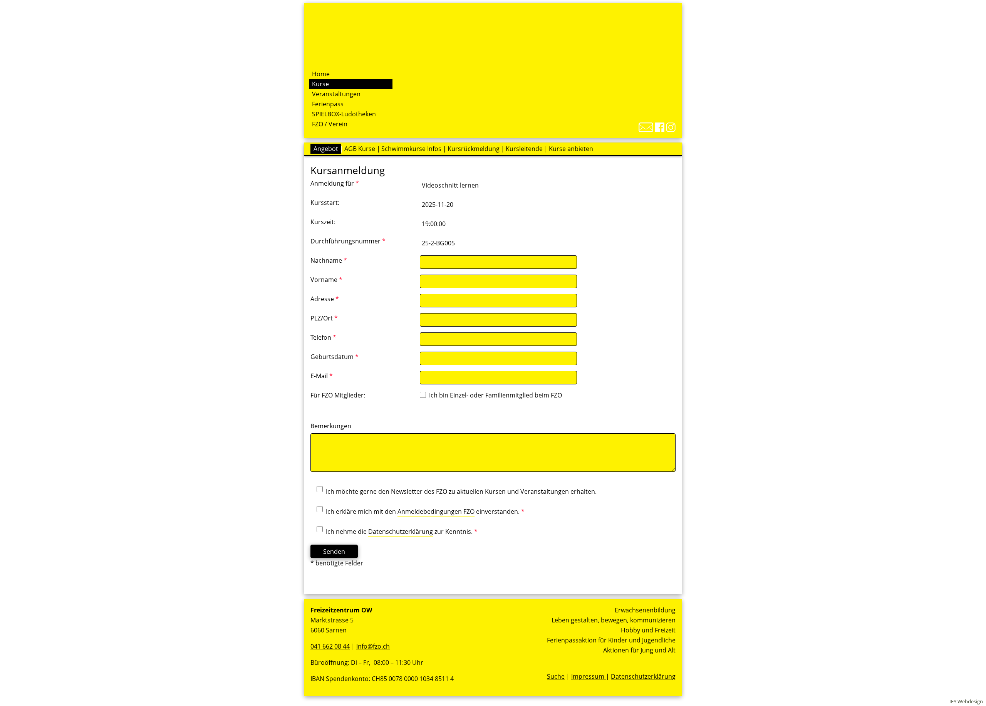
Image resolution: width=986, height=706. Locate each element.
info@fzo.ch (373, 646)
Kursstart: (324, 202)
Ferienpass (328, 104)
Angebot (326, 148)
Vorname (326, 279)
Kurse (320, 84)
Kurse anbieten (571, 148)
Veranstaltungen (336, 94)
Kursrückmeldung (474, 148)
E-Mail (321, 376)
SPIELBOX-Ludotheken (344, 114)
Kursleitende (524, 148)
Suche (556, 676)
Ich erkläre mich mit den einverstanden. (425, 511)
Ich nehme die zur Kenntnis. (402, 531)
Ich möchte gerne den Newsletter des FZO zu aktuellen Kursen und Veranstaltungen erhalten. (461, 491)
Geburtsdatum (334, 356)
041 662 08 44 (330, 646)
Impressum (588, 676)
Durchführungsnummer (348, 241)
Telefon (323, 337)
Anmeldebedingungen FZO (436, 511)
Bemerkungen (330, 426)
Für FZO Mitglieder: (337, 395)
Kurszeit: (322, 222)
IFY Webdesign (966, 701)
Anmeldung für (334, 183)
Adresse (324, 299)
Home (321, 74)
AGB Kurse (359, 148)
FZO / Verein (329, 124)
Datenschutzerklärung (400, 531)
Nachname (328, 260)
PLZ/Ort (324, 318)
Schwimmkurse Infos (411, 148)
